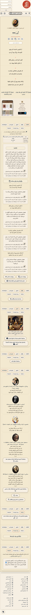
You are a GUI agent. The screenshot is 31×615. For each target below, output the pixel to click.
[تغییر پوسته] (3, 611)
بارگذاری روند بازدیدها (15, 536)
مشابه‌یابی (24, 589)
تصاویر (17, 125)
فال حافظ (24, 583)
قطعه (13, 138)
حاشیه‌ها (9, 128)
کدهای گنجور (9, 577)
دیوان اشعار (15, 28)
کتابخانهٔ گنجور (8, 583)
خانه (25, 577)
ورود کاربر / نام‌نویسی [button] (16, 13)
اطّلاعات (27, 125)
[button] (29, 13)
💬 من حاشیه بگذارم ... (16, 556)
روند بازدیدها (15, 128)
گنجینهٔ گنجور (9, 585)
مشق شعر (11, 125)
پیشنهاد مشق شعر (16, 361)
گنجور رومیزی (9, 579)
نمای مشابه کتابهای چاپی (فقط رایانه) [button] (16, 281)
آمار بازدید (10, 600)
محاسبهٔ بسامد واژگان (16, 299)
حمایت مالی (23, 604)
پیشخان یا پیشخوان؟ (7, 593)
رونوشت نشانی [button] (10, 277)
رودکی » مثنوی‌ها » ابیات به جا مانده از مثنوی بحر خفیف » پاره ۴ (15, 387)
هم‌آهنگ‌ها (4, 125)
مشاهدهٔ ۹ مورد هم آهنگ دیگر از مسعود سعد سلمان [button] (15, 460)
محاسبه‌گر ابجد (8, 587)
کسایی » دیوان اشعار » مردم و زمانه (15, 404)
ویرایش (9, 176)
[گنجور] (26, 4)
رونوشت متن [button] (23, 277)
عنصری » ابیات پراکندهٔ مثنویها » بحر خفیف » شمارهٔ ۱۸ (15, 425)
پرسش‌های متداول (22, 600)
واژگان (22, 125)
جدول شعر (24, 581)
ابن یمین (22, 28)
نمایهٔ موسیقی (23, 585)
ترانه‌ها (22, 128)
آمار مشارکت (9, 598)
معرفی (24, 598)
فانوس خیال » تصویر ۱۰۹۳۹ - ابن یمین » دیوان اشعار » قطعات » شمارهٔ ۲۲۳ (15, 333)
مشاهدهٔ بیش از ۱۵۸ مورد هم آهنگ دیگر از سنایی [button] (15, 489)
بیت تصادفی (23, 579)
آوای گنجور (9, 589)
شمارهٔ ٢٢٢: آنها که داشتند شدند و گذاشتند (7, 93)
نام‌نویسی (7, 561)
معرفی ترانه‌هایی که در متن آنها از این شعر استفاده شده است (15, 517)
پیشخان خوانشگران (7, 591)
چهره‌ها (24, 602)
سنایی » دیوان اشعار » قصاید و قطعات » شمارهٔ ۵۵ (15, 474)
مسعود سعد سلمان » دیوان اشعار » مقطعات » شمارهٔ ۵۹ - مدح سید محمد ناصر (15, 443)
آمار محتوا (24, 606)
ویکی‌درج (13, 140)
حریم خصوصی (8, 606)
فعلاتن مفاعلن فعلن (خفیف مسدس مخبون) (14, 136)
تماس (10, 604)
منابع (10, 602)
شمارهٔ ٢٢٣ (15, 33)
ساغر (10, 581)
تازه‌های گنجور (23, 591)
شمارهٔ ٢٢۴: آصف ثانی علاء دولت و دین (23, 93)
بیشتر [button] (16, 495)
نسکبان (10, 595)
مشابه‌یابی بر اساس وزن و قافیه (16, 499)
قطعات (9, 28)
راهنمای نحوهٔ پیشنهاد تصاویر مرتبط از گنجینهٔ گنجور (15, 343)
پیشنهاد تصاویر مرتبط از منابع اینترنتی (17, 338)
